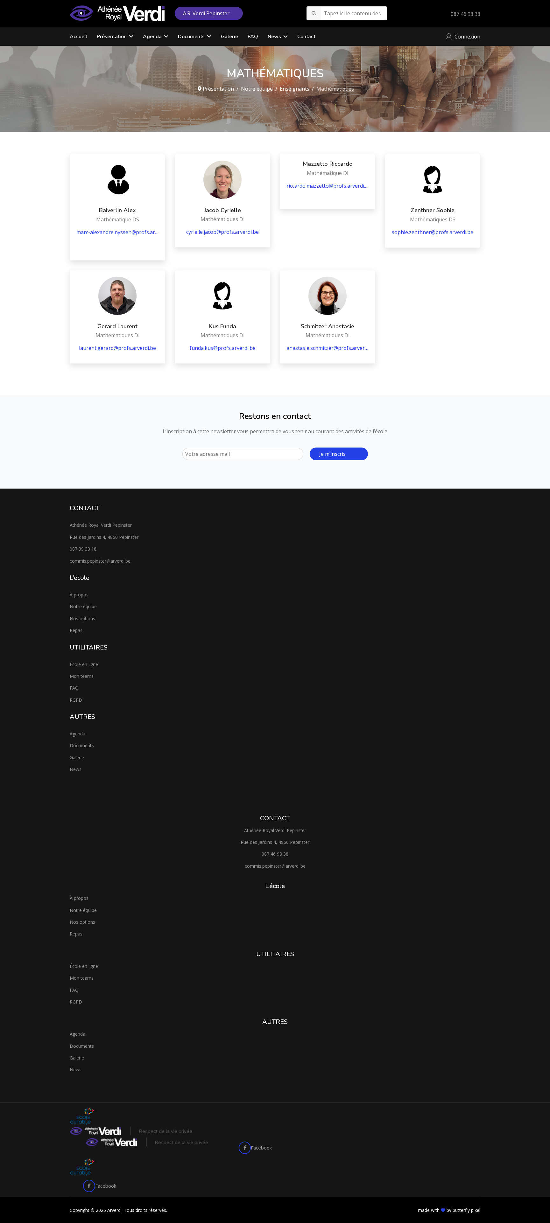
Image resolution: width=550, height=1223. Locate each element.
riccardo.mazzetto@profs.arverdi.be (327, 185)
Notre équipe (83, 606)
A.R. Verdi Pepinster (207, 13)
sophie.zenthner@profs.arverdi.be (432, 232)
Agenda (77, 734)
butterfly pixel (466, 1210)
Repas (76, 630)
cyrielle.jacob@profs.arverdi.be (222, 231)
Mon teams (82, 676)
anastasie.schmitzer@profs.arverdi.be (327, 347)
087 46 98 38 (465, 13)
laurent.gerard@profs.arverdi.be (117, 347)
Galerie (229, 36)
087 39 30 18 (83, 549)
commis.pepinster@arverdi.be (100, 561)
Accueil (78, 36)
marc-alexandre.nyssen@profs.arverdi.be (117, 232)
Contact (306, 36)
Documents (191, 36)
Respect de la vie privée (165, 1131)
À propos (79, 595)
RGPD (76, 700)
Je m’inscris (332, 453)
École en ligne (84, 664)
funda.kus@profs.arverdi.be (223, 347)
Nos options (82, 618)
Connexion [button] (467, 36)
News (274, 36)
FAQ (253, 36)
